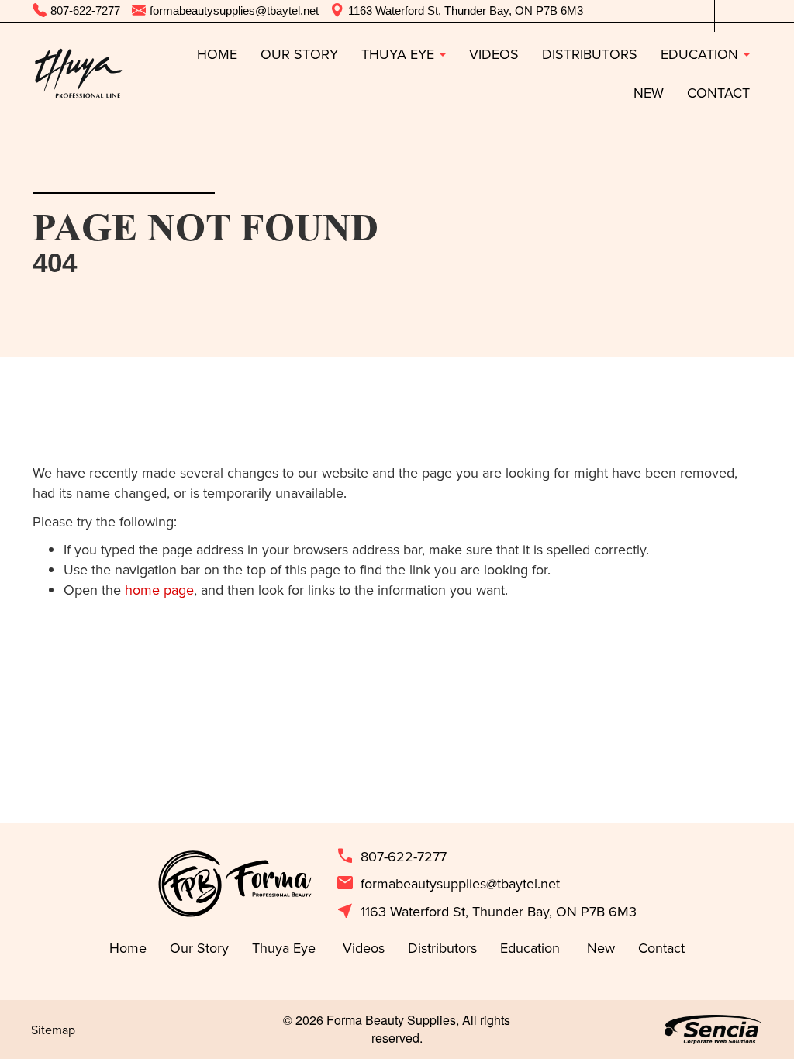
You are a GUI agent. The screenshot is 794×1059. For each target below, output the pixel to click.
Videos (494, 54)
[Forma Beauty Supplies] (78, 73)
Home (217, 54)
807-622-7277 (391, 857)
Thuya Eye (399, 54)
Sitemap (53, 1029)
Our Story (299, 54)
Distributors (589, 54)
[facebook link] (726, 11)
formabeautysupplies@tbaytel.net (448, 884)
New (648, 92)
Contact (718, 92)
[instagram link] (749, 11)
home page (159, 589)
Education (701, 54)
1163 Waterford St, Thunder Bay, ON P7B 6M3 (486, 912)
